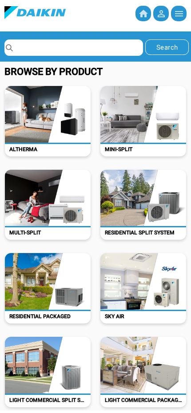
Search (167, 47)
